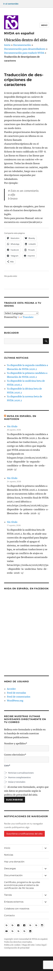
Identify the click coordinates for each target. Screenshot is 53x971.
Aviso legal (41, 945)
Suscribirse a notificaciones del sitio (24, 833)
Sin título (12, 426)
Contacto (9, 915)
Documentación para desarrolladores (24, 49)
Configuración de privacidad (16, 948)
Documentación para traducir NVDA (24, 52)
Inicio (7, 45)
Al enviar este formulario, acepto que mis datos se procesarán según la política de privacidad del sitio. (26, 791)
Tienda (8, 895)
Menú (44, 25)
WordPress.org (15, 700)
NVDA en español (19, 33)
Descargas (10, 868)
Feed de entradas (16, 692)
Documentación (22, 45)
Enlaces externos (13, 901)
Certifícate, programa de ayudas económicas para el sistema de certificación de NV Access (22, 885)
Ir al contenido (10, 4)
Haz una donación (14, 861)
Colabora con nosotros (16, 908)
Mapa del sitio (28, 945)
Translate (28, 317)
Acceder (11, 688)
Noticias (8, 854)
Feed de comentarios (18, 696)
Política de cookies (12, 945)
